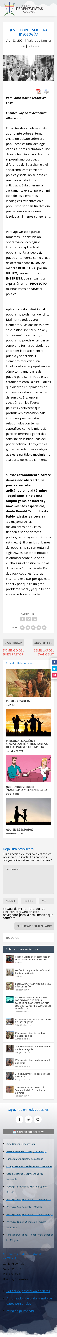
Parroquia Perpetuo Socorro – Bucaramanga (29, 1214)
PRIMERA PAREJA (18, 701)
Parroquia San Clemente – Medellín (24, 1206)
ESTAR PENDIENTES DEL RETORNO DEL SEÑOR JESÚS (33, 1021)
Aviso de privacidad (20, 1311)
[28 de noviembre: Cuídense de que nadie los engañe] (10, 1048)
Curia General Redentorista (20, 1143)
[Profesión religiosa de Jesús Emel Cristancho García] (10, 972)
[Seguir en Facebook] (54, 662)
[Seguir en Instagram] (54, 675)
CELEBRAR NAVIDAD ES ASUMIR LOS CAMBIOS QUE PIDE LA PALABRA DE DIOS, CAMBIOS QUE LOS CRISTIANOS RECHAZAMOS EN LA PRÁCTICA (33, 1003)
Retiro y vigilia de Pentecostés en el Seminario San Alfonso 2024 (32, 958)
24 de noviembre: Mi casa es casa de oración (32, 1075)
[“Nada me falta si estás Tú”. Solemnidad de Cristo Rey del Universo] (10, 1089)
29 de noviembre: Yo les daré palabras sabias (30, 1034)
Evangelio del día (22, 1038)
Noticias (18, 962)
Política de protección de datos (28, 1291)
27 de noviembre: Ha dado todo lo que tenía (33, 1061)
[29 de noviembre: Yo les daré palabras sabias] (10, 1035)
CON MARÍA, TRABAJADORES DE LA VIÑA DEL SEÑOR (33, 985)
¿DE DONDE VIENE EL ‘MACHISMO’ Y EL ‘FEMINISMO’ (27, 788)
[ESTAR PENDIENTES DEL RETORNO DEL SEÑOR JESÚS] (10, 1021)
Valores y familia (39, 40)
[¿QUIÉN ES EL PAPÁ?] (28, 811)
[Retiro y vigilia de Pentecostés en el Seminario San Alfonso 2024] (10, 959)
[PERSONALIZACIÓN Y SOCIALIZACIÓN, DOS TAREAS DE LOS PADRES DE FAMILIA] (28, 722)
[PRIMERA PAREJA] (28, 683)
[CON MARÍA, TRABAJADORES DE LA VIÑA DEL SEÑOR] (10, 986)
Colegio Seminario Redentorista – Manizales (29, 1166)
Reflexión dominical (23, 990)
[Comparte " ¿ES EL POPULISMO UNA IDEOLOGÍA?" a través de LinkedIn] (35, 619)
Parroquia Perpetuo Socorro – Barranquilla (28, 1199)
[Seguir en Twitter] (54, 668)
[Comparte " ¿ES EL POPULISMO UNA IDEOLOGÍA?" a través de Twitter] (29, 619)
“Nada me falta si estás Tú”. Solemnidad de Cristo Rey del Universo (30, 1090)
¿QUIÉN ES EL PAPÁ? (19, 830)
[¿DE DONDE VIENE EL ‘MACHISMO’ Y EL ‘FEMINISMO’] (28, 768)
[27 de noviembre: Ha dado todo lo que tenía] (10, 1062)
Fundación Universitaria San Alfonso (24, 1158)
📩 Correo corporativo (29, 1132)
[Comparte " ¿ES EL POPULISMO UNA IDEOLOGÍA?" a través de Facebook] (22, 619)
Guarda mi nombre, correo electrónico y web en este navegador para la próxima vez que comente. (28, 913)
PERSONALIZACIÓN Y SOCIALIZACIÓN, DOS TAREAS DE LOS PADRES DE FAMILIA (27, 744)
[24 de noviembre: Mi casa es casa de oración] (10, 1076)
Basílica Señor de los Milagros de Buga (26, 1151)
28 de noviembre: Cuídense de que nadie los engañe (33, 1048)
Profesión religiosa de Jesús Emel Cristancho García (32, 971)
